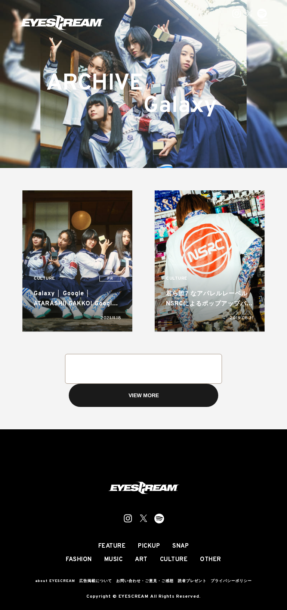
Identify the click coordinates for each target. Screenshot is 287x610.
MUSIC (113, 559)
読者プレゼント (192, 581)
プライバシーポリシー (231, 581)
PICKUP (149, 546)
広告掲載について (95, 581)
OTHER (210, 559)
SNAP (180, 546)
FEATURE (112, 546)
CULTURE (44, 278)
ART (141, 559)
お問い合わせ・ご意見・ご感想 (145, 581)
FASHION (79, 559)
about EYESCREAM (55, 581)
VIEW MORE (144, 395)
